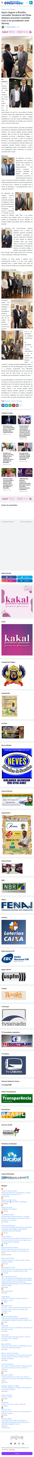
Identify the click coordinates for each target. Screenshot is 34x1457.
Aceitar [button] (17, 1453)
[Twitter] (6, 405)
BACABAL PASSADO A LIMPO (10, 1386)
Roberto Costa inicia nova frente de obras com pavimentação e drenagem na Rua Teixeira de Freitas (15, 1251)
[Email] (17, 405)
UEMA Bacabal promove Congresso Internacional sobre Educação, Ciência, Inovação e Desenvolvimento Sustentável (25, 484)
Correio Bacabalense (7, 1364)
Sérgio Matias (5, 1296)
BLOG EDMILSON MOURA (9, 1276)
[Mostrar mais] (20, 405)
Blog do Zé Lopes (6, 1207)
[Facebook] (3, 405)
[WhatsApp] (10, 405)
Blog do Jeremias (6, 1395)
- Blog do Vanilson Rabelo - (9, 1191)
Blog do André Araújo (7, 1258)
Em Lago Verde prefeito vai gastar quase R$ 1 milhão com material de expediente (24, 456)
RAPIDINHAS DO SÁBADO (9, 1209)
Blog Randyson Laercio (8, 1267)
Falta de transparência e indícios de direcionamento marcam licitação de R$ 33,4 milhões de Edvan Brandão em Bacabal (16, 1356)
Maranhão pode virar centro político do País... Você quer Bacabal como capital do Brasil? (9, 429)
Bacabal (13, 9)
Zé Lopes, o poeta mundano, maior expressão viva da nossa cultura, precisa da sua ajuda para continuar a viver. (16, 1309)
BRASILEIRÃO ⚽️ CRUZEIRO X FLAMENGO (14, 1202)
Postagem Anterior (7, 521)
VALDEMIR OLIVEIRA (7, 1214)
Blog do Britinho (6, 1344)
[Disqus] (17, 545)
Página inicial (5, 9)
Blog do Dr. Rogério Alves (8, 1200)
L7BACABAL (5, 1326)
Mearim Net (4, 1335)
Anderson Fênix (6, 1409)
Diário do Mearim (6, 1236)
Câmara (13, 401)
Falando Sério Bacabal (8, 1225)
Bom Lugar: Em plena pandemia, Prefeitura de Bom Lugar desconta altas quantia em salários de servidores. (16, 1367)
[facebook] (11, 1443)
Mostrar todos (6, 1428)
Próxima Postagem (26, 521)
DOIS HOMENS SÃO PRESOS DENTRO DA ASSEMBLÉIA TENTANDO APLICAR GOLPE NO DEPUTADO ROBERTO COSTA (15, 1422)
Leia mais (12, 1449)
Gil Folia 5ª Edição (6, 1397)
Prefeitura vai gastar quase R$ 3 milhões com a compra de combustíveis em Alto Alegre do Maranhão (8, 457)
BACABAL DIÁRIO (6, 1419)
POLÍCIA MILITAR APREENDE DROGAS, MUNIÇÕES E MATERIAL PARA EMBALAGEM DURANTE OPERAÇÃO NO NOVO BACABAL (16, 1229)
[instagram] (19, 1443)
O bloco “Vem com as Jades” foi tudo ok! (13, 1404)
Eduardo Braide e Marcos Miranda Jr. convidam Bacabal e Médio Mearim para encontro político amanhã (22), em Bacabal (15, 1218)
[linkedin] (23, 1443)
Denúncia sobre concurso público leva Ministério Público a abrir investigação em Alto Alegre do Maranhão (8, 483)
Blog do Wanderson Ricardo (9, 1247)
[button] (2, 2)
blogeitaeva (4, 1402)
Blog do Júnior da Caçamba (9, 1353)
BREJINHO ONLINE (7, 1375)
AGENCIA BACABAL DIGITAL (9, 1316)
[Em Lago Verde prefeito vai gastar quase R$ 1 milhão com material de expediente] (25, 447)
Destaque (19, 401)
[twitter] (15, 1443)
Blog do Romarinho (7, 1291)
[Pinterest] (13, 405)
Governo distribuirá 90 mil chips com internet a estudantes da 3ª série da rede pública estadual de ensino (16, 1378)
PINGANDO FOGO (6, 1306)
